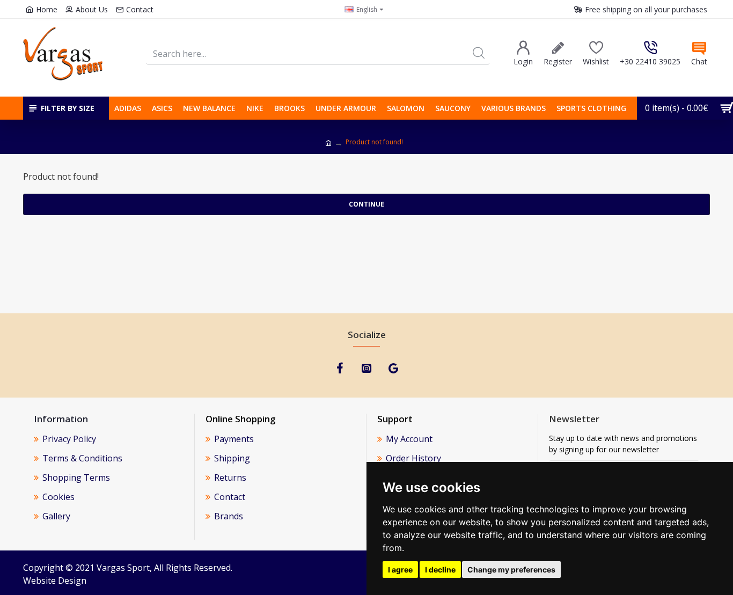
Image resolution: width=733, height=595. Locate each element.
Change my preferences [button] (511, 569)
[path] (328, 143)
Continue (366, 204)
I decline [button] (440, 569)
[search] (478, 53)
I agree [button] (400, 569)
